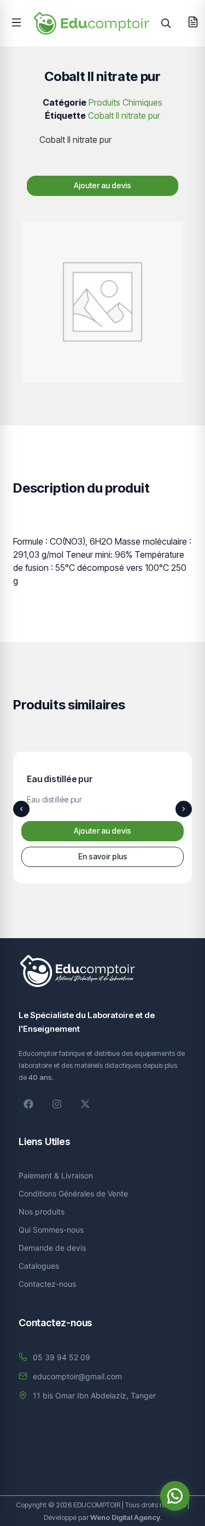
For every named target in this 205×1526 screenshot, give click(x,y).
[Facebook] (28, 1104)
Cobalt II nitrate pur (124, 115)
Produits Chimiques (125, 102)
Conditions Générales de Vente (73, 1193)
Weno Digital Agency (125, 1517)
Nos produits (42, 1211)
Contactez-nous (47, 1283)
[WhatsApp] (175, 1496)
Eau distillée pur (60, 778)
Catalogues (39, 1265)
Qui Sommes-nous (51, 1229)
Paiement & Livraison (56, 1175)
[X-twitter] (85, 1104)
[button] (16, 22)
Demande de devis (52, 1247)
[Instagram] (57, 1104)
